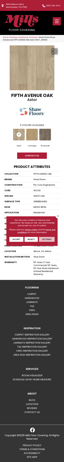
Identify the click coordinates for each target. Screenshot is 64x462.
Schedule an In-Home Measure (32, 379)
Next (59, 135)
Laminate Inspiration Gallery (32, 342)
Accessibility (32, 453)
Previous (4, 135)
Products (33, 37)
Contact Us (32, 155)
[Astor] (18, 134)
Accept (16, 239)
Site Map (32, 457)
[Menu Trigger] (57, 21)
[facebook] (32, 430)
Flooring (13, 37)
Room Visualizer (32, 375)
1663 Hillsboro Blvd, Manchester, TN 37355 (16, 6)
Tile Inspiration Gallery (32, 346)
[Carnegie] (32, 134)
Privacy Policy (32, 445)
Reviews (32, 408)
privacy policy (31, 229)
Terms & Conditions (32, 449)
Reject (31, 239)
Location (32, 404)
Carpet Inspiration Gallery (32, 334)
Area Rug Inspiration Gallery (32, 355)
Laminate (32, 302)
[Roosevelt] (45, 134)
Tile (32, 306)
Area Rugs (32, 314)
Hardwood (23, 37)
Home (5, 37)
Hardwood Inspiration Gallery (32, 338)
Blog (32, 400)
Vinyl (32, 310)
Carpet (32, 294)
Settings (46, 239)
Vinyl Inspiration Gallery (32, 351)
